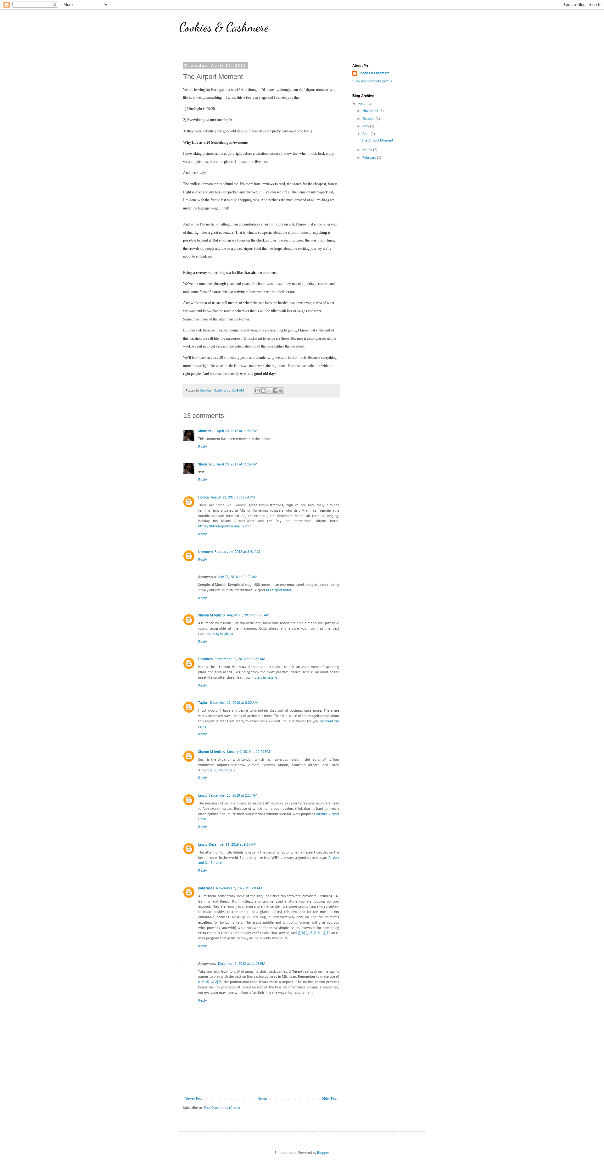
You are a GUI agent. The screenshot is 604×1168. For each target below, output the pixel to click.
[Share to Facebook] (275, 390)
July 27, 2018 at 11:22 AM (237, 577)
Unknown (205, 552)
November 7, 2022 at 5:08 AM (239, 888)
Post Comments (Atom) (222, 1108)
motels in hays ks (264, 678)
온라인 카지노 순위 (314, 933)
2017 (362, 104)
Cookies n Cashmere (374, 73)
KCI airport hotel (278, 590)
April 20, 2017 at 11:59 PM (237, 431)
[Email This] (257, 390)
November (370, 111)
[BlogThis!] (263, 390)
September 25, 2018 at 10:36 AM (240, 659)
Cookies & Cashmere (224, 27)
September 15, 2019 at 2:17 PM (233, 796)
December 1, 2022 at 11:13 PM (241, 964)
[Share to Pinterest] (281, 390)
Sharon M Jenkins (211, 615)
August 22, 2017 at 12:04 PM (233, 497)
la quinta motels (222, 770)
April (366, 134)
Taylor (203, 703)
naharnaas (206, 888)
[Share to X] (269, 390)
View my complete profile (372, 81)
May (366, 126)
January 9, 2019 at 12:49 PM (248, 752)
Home (262, 1099)
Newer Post (194, 1099)
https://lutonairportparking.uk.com (225, 526)
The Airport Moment (377, 140)
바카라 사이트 (210, 982)
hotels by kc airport (220, 634)
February (369, 158)
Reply (202, 447)
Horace (203, 497)
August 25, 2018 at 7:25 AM (248, 615)
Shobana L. (206, 431)
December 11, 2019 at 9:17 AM (232, 845)
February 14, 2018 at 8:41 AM (237, 552)
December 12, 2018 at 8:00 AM (234, 703)
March (367, 150)
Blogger (323, 1153)
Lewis (202, 796)
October (369, 119)
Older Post (330, 1099)
